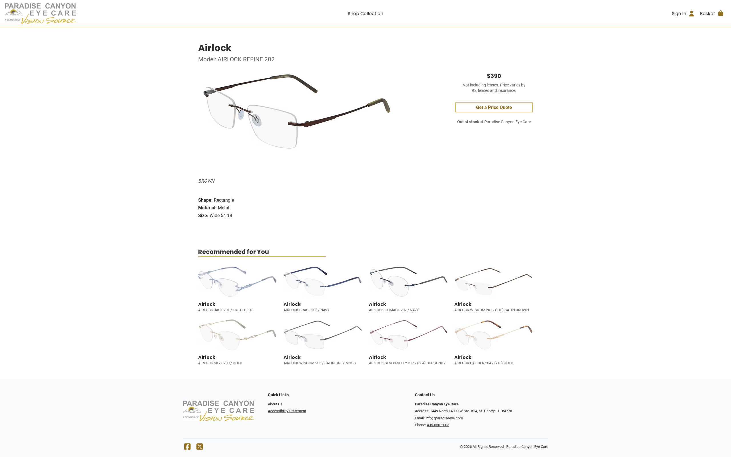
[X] (199, 448)
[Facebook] (187, 448)
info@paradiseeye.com (444, 418)
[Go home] (95, 13)
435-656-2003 (438, 425)
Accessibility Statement (287, 411)
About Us (275, 404)
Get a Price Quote (494, 107)
